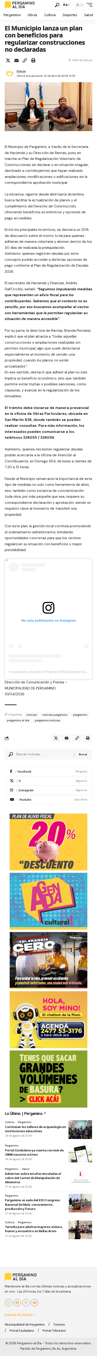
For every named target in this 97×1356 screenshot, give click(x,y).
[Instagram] (48, 790)
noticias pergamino (55, 714)
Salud (25, 1169)
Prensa (21, 71)
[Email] (16, 60)
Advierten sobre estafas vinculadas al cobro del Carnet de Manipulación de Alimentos (33, 1178)
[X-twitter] (26, 1302)
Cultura (9, 1122)
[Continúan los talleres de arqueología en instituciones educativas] (80, 1129)
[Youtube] (48, 799)
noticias (31, 714)
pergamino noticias (47, 720)
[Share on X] (8, 60)
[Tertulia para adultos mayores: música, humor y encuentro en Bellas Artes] (80, 1229)
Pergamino (25, 1122)
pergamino (80, 714)
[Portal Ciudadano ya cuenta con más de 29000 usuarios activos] (80, 1153)
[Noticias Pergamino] (20, 4)
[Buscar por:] (43, 754)
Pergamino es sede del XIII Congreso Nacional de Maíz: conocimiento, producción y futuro (32, 1204)
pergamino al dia (18, 720)
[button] (57, 5)
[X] (48, 780)
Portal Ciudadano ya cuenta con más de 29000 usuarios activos (34, 1152)
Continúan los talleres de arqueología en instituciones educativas (35, 1129)
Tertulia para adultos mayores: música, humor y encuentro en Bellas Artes (34, 1229)
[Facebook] (48, 771)
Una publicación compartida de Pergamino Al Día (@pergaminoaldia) (49, 672)
